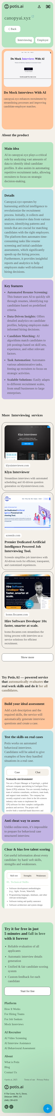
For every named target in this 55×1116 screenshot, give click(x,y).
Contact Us (10, 1072)
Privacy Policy (43, 1079)
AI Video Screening (15, 1038)
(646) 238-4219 (10, 1100)
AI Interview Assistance (17, 1043)
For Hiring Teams (14, 1014)
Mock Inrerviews (13, 1024)
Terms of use (29, 1079)
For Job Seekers (13, 1019)
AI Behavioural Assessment (19, 1048)
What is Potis (11, 1062)
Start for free (27, 991)
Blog (7, 1067)
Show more (27, 657)
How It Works (12, 1009)
